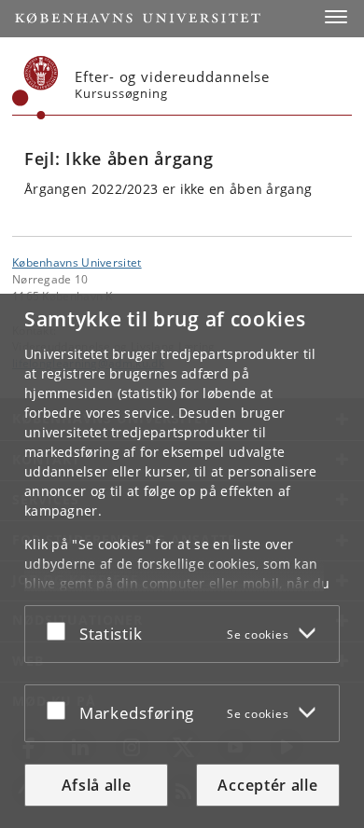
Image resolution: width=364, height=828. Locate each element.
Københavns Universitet (77, 262)
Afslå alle (97, 785)
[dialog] (182, 561)
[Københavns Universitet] (35, 87)
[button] (336, 17)
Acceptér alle (267, 785)
